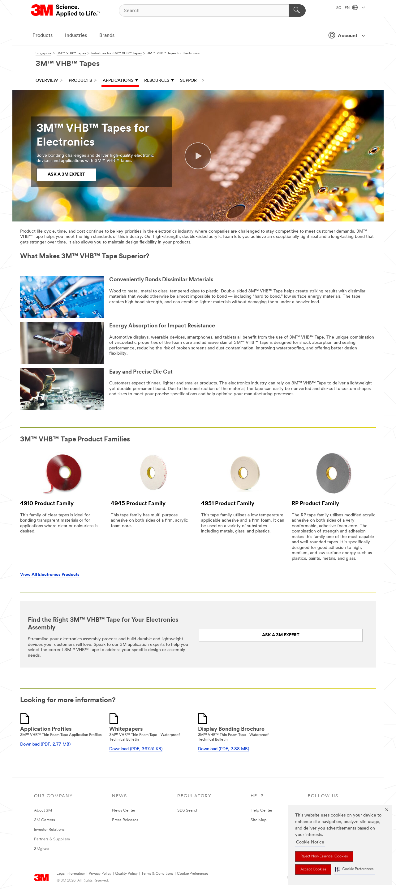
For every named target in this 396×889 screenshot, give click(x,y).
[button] (354, 869)
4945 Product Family (138, 504)
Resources (156, 80)
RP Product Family (315, 504)
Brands (106, 35)
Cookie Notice (310, 842)
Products (42, 35)
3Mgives (41, 849)
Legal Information (71, 874)
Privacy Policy (100, 874)
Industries (76, 35)
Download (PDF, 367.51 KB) (135, 749)
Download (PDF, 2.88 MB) (223, 749)
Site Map (259, 820)
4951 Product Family (227, 504)
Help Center (261, 810)
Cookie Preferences (192, 874)
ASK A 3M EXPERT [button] (280, 635)
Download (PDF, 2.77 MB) (45, 744)
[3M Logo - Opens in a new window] (66, 10)
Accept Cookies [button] (313, 869)
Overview (47, 80)
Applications (118, 80)
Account (348, 35)
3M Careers (44, 820)
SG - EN (343, 8)
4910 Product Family (47, 504)
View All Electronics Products (50, 574)
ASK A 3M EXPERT (66, 174)
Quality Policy (126, 874)
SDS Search (187, 810)
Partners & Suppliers (52, 839)
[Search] (297, 10)
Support (190, 80)
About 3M (43, 810)
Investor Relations (49, 830)
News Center (123, 810)
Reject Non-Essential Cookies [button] (324, 856)
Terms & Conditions (157, 874)
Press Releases (125, 820)
